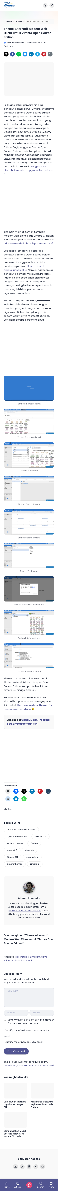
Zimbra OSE (12, 857)
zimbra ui (34, 864)
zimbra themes (14, 864)
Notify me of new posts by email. (25, 1042)
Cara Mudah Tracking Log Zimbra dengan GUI (15, 1104)
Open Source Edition (17, 836)
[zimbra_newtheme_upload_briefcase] (29, 588)
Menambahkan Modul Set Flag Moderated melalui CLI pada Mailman (15, 1134)
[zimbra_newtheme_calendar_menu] (29, 522)
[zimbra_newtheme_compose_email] (29, 421)
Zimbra (34, 843)
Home (7, 1187)
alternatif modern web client (21, 829)
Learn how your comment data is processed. (29, 1065)
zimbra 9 (29, 850)
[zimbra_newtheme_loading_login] (29, 388)
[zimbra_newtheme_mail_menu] (29, 455)
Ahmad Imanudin (29, 898)
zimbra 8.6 (12, 850)
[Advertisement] (28, 202)
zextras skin (40, 836)
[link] (6, 54)
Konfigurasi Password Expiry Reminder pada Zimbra (42, 1104)
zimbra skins (32, 857)
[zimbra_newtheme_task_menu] (29, 555)
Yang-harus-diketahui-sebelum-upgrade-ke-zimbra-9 (28, 170)
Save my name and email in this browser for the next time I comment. (31, 1021)
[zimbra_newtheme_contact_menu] (29, 488)
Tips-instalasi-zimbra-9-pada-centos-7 (29, 243)
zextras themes (15, 843)
